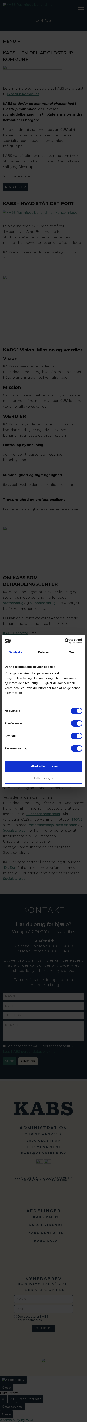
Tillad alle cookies (43, 766)
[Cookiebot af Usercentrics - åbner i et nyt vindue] (64, 641)
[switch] (76, 723)
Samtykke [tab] (16, 652)
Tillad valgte (43, 778)
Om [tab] (71, 652)
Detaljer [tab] (43, 652)
